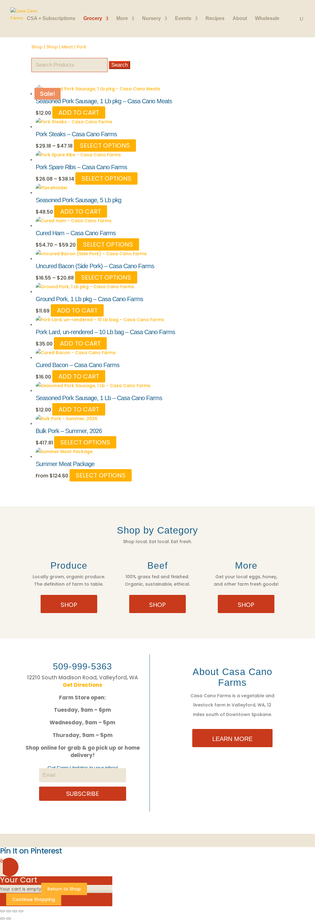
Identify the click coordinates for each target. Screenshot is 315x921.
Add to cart (78, 112)
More (122, 18)
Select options (105, 145)
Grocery (92, 18)
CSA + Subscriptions (51, 18)
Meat (67, 47)
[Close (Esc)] (20, 911)
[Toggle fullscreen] (8, 911)
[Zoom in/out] (2, 911)
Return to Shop (64, 889)
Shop (37, 47)
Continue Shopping (33, 899)
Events (183, 18)
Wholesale (267, 18)
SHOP (69, 604)
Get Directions (82, 685)
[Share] (14, 911)
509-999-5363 (82, 666)
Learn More (232, 738)
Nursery (151, 18)
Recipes (215, 18)
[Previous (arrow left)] (2, 918)
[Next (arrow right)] (8, 918)
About (240, 18)
